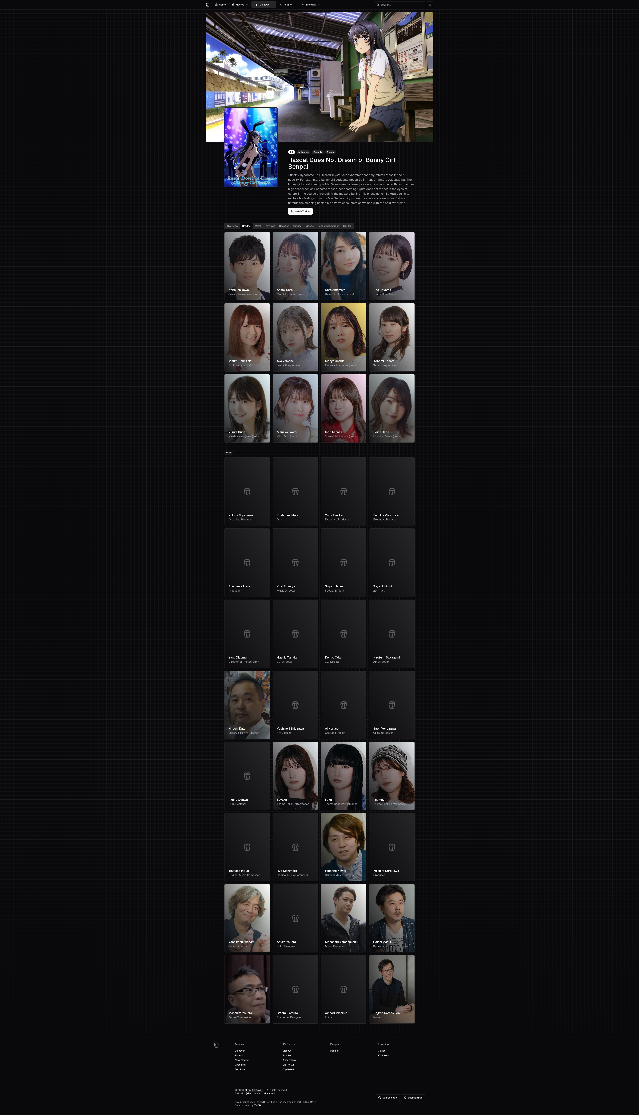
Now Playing (242, 1060)
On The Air (288, 1064)
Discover (240, 1050)
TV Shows (264, 4)
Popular (239, 1055)
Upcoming (240, 1064)
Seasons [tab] (284, 226)
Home (222, 4)
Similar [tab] (347, 226)
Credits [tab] (246, 226)
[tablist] (289, 226)
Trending (311, 4)
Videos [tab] (310, 226)
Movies (240, 4)
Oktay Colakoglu (253, 1090)
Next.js (252, 1093)
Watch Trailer (302, 211)
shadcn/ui (269, 1093)
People (288, 4)
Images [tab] (297, 226)
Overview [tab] (232, 226)
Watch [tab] (258, 226)
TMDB (257, 1105)
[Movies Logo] (208, 5)
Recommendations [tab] (328, 226)
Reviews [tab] (270, 226)
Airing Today (289, 1060)
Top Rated (240, 1069)
